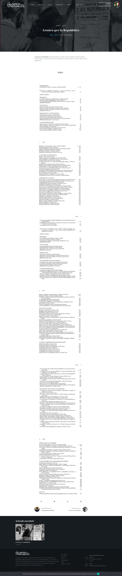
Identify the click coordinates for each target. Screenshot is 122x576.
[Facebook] (41, 501)
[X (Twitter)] (54, 501)
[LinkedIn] (80, 501)
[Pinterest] (67, 501)
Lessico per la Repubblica (22, 542)
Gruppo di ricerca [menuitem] (80, 4)
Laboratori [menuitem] (41, 4)
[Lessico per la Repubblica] (29, 532)
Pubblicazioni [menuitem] (59, 4)
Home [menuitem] (32, 4)
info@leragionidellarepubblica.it (97, 565)
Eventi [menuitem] (68, 4)
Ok (98, 573)
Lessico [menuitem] (50, 4)
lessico (64, 25)
